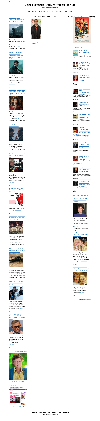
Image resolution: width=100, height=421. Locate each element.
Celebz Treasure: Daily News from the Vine (50, 4)
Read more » (18, 46)
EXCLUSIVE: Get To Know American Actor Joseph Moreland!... (84, 157)
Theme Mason (25, 351)
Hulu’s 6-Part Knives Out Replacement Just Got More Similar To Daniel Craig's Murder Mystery (17, 316)
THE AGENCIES (49, 11)
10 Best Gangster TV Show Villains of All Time (15, 125)
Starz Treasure (21, 406)
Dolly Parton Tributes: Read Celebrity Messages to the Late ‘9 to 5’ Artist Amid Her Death (81, 268)
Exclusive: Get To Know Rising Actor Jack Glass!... (84, 104)
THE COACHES (41, 11)
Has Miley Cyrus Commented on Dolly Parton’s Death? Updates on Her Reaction (81, 234)
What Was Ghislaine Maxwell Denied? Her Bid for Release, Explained (80, 200)
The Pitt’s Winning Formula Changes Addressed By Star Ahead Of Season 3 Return (16, 283)
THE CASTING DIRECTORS (61, 11)
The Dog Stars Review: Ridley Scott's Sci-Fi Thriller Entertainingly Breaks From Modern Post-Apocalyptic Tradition (16, 56)
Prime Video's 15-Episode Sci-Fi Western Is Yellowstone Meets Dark (17, 155)
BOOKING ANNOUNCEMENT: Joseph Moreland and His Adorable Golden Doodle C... (81, 131)
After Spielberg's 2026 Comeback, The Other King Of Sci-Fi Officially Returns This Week (16, 20)
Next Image (33, 43)
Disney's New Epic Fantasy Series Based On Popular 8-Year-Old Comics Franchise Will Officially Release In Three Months (17, 92)
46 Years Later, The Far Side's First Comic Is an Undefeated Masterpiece (16, 189)
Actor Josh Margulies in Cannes (18, 381)
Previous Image (34, 42)
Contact (71, 11)
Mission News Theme (46, 419)
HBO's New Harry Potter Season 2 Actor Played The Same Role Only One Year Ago (17, 217)
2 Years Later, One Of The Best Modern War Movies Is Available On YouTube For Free (17, 250)
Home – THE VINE (32, 11)
